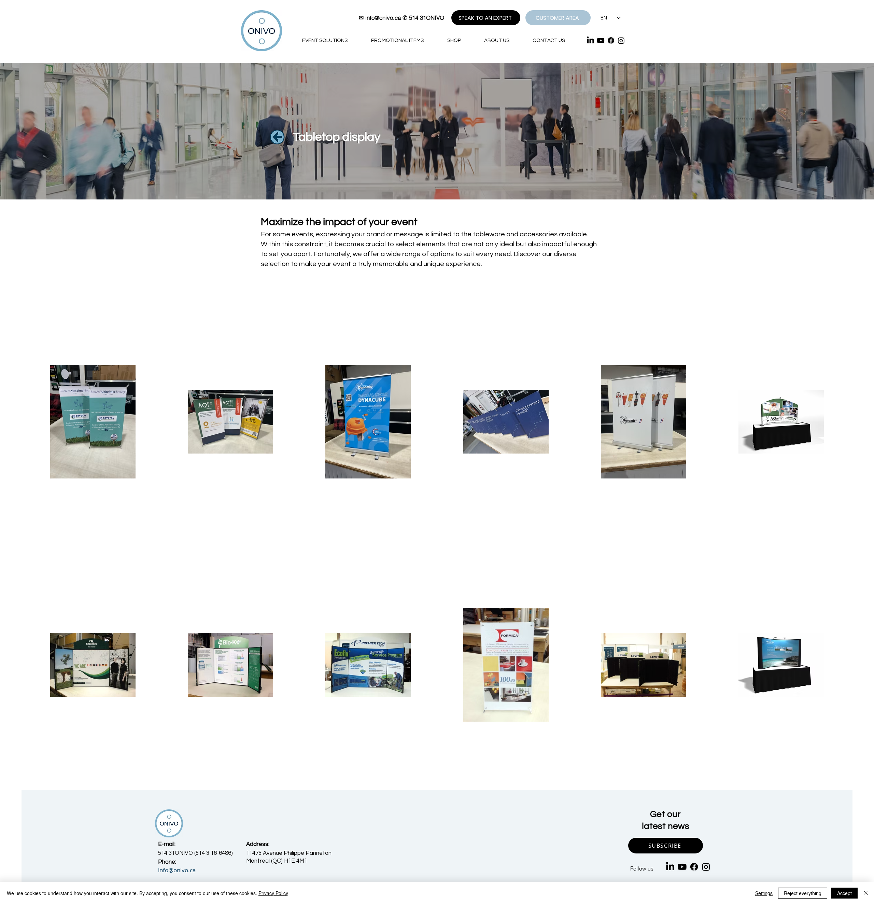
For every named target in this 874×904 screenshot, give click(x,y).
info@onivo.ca (383, 17)
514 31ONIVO (426, 17)
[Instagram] (621, 40)
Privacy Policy (273, 893)
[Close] (866, 893)
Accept (844, 893)
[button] (665, 845)
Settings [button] (764, 893)
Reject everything (802, 893)
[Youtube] (600, 40)
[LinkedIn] (590, 40)
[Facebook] (611, 40)
